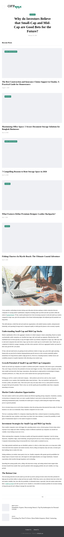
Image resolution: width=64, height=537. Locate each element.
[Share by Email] (61, 497)
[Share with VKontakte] (59, 497)
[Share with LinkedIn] (55, 497)
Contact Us (28, 529)
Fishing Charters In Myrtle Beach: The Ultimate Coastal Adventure (31, 256)
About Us (36, 529)
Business (7, 96)
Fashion (7, 183)
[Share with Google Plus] (53, 497)
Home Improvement (11, 51)
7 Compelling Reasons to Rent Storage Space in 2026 (24, 172)
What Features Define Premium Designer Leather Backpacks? (29, 214)
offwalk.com (40, 533)
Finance (32, 14)
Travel (7, 226)
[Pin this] (57, 497)
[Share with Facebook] (48, 497)
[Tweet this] (51, 497)
